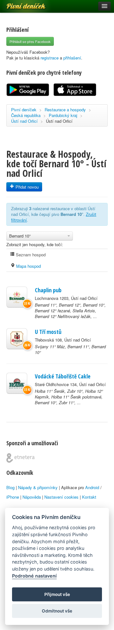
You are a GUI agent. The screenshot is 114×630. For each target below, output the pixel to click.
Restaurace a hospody (65, 110)
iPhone (12, 497)
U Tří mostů (48, 332)
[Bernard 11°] (16, 297)
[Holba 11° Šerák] (16, 383)
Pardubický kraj (63, 115)
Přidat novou (26, 187)
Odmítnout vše (57, 610)
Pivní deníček (19, 4)
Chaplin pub (48, 290)
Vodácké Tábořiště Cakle (63, 376)
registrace (50, 58)
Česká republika (26, 115)
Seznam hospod (30, 255)
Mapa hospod (28, 266)
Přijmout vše (57, 594)
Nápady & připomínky (38, 487)
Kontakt (89, 497)
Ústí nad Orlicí (24, 121)
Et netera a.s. (20, 458)
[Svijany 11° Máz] (16, 338)
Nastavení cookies (61, 497)
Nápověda (31, 497)
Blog (10, 487)
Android (92, 487)
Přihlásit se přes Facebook (30, 41)
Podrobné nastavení (34, 575)
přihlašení (72, 58)
